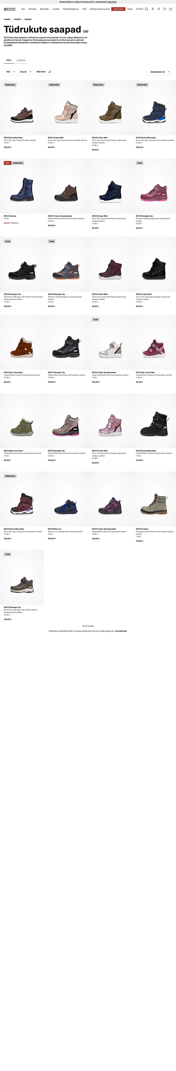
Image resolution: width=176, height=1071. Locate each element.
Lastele (56, 9)
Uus (23, 9)
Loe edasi (8, 45)
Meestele (44, 9)
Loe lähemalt (121, 631)
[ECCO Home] (9, 9)
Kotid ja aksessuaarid (100, 9)
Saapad (28, 19)
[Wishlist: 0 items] (164, 9)
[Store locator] (159, 9)
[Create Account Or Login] (153, 9)
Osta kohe (111, 2)
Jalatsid (17, 19)
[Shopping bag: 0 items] (170, 9)
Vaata (130, 9)
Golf (84, 9)
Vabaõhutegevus (71, 9)
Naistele (32, 9)
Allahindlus (118, 9)
